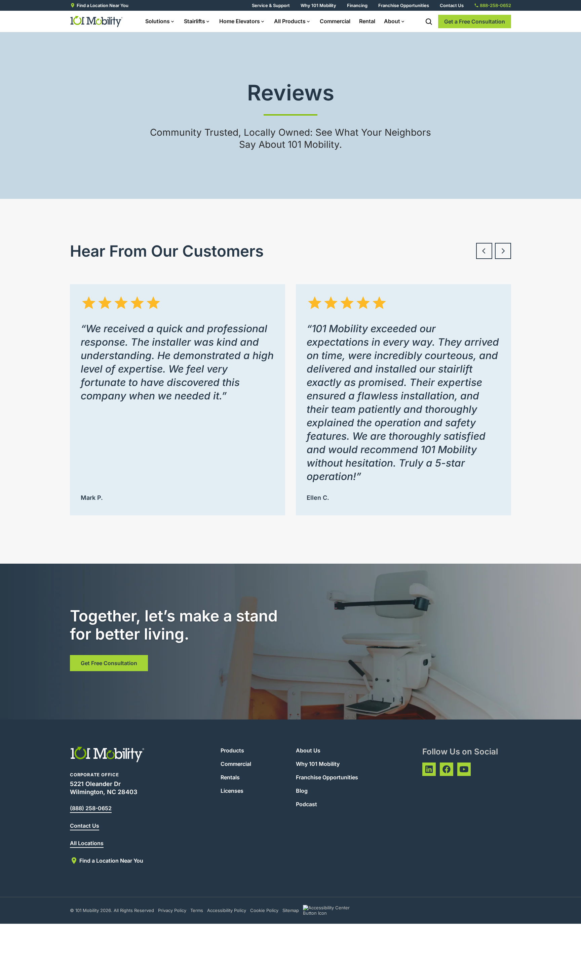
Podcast (306, 804)
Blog (302, 790)
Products (232, 750)
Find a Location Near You (102, 5)
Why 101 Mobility (318, 5)
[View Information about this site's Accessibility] (332, 910)
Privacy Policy (172, 910)
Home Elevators (239, 21)
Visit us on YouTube (464, 769)
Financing (357, 5)
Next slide (503, 251)
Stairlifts (194, 21)
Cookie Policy (264, 910)
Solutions (157, 21)
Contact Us (452, 5)
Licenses (232, 790)
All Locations (87, 843)
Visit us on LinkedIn (429, 769)
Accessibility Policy (226, 910)
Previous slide (484, 251)
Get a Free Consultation (474, 21)
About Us (308, 750)
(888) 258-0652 (91, 808)
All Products (290, 21)
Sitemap (290, 910)
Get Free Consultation (109, 663)
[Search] (428, 21)
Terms (196, 910)
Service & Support (271, 5)
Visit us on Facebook (446, 769)
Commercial (335, 21)
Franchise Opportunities (403, 5)
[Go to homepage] (96, 21)
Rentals (230, 777)
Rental (367, 21)
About (392, 21)
